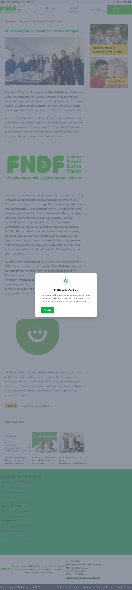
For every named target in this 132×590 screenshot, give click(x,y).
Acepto (48, 309)
